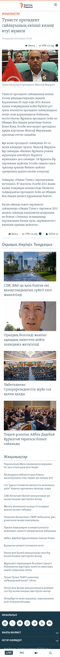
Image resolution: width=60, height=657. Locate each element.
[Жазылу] (49, 623)
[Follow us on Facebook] (5, 623)
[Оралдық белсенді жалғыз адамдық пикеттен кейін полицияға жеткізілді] (30, 316)
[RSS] (42, 623)
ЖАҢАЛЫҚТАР (11, 14)
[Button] (30, 46)
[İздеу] (50, 653)
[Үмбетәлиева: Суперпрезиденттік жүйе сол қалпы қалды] (30, 366)
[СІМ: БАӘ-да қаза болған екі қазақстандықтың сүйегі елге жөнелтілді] (30, 266)
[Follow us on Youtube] (20, 623)
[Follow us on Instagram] (27, 623)
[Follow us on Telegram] (35, 623)
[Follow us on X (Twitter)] (12, 623)
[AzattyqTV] (36, 653)
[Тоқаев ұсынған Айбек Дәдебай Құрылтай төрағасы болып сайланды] (30, 415)
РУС (22, 653)
